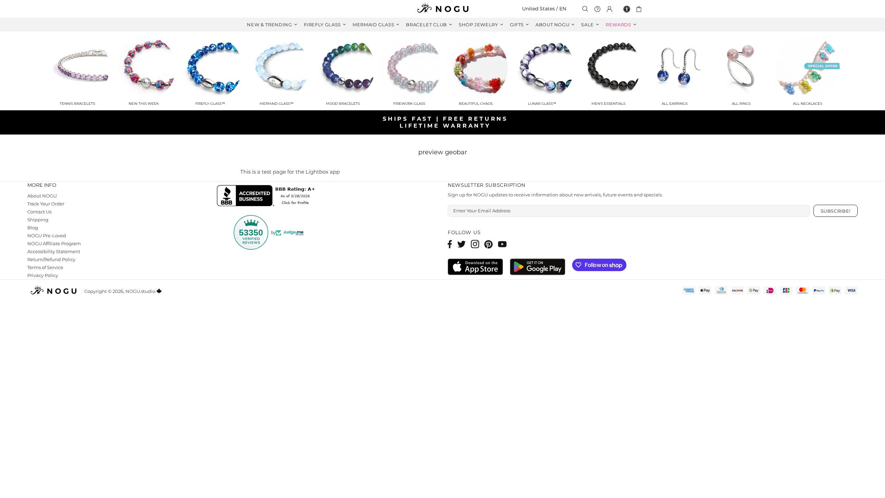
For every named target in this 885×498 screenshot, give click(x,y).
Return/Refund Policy (51, 259)
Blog (32, 227)
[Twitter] (461, 244)
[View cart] (640, 9)
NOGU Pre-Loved (46, 235)
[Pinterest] (488, 244)
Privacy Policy (42, 275)
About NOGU (42, 196)
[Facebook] (450, 244)
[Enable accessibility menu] (626, 9)
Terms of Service (45, 267)
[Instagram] (475, 244)
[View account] (609, 9)
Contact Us (39, 211)
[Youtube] (502, 244)
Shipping (37, 219)
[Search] (585, 8)
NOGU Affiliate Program (54, 243)
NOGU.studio (442, 9)
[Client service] (597, 9)
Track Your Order (45, 203)
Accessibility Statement (53, 251)
